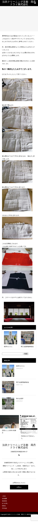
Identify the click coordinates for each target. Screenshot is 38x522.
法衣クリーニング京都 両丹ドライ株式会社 (19, 3)
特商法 (4, 506)
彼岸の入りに (20, 366)
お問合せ (19, 487)
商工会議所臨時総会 (22, 382)
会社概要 (4, 498)
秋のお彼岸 (19, 398)
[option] (11, 428)
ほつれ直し (5, 503)
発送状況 (4, 501)
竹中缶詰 (4, 508)
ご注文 (4, 496)
